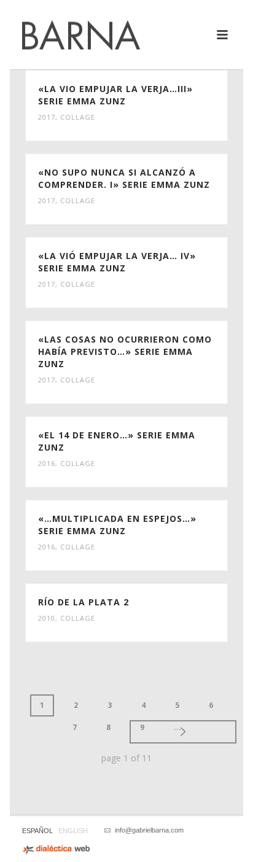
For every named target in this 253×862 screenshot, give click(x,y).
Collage (77, 117)
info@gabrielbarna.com (149, 830)
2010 (46, 618)
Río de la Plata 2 (83, 602)
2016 (46, 463)
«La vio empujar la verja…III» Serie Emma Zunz (115, 95)
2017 (46, 117)
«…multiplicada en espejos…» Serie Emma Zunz (117, 525)
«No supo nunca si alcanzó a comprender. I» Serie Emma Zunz (124, 178)
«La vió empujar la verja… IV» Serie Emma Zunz (117, 262)
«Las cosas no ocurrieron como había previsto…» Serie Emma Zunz (125, 351)
